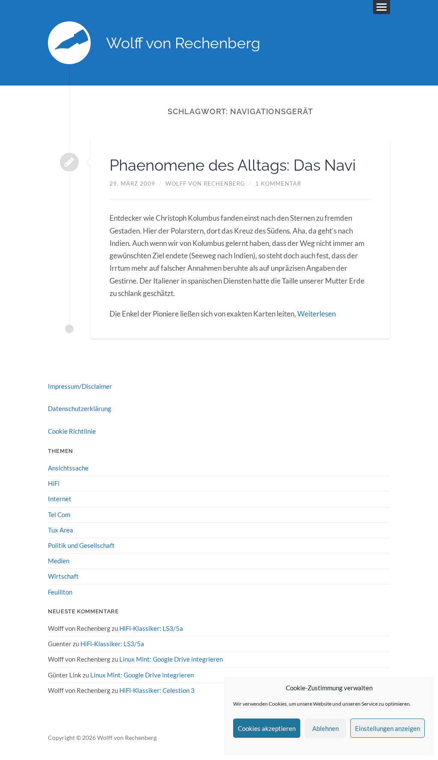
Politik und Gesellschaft (81, 545)
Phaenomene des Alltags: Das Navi (233, 165)
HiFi (53, 483)
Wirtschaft (63, 576)
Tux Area (60, 530)
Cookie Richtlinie (72, 431)
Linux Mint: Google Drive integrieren (171, 659)
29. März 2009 (132, 183)
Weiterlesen (316, 313)
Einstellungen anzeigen (387, 728)
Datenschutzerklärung (79, 408)
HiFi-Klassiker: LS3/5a (151, 628)
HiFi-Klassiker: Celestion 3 (157, 690)
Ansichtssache (68, 468)
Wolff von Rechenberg (183, 43)
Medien (58, 561)
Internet (59, 499)
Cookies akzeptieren (267, 728)
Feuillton (60, 592)
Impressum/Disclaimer (80, 386)
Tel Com (59, 514)
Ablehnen (325, 728)
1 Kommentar (278, 183)
